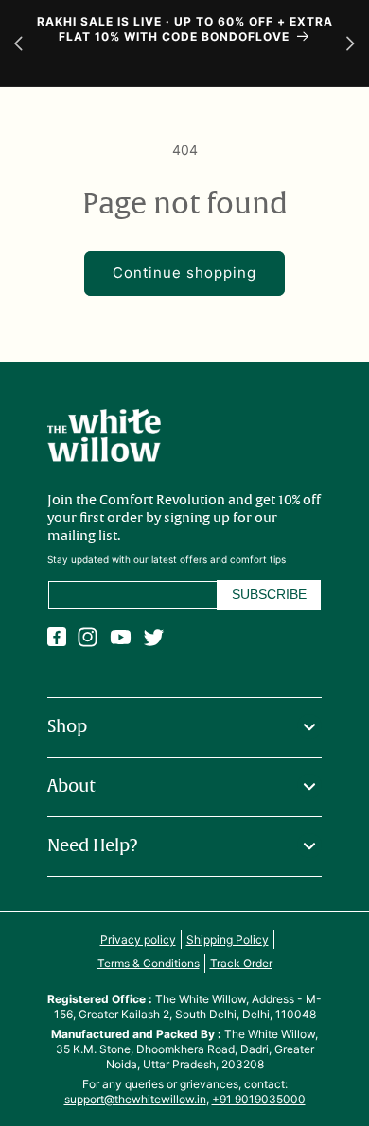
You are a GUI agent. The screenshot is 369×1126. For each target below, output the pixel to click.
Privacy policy (138, 939)
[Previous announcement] (18, 43)
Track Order (241, 963)
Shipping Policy (227, 939)
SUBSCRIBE (269, 594)
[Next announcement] (350, 43)
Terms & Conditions (148, 963)
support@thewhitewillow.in (135, 1099)
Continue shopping (184, 273)
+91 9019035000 (259, 1099)
